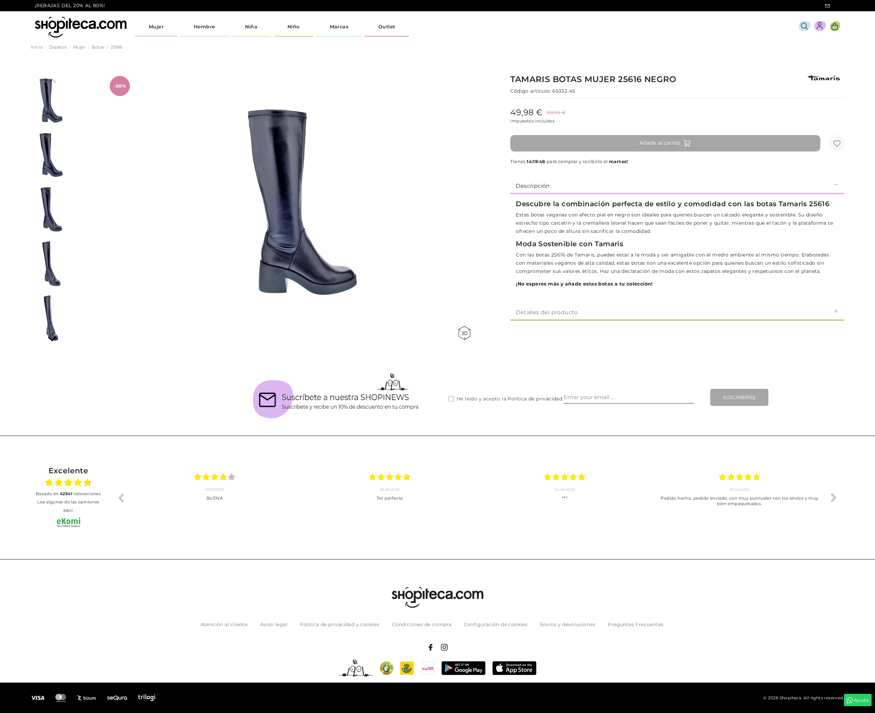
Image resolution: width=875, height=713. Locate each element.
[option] (214, 497)
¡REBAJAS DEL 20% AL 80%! (70, 5)
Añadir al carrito (660, 143)
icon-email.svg (827, 6)
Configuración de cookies (496, 624)
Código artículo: (530, 91)
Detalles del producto (547, 312)
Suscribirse (739, 397)
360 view (465, 333)
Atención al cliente (224, 624)
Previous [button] (121, 497)
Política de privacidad (535, 399)
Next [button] (834, 497)
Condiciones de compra (421, 624)
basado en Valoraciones (68, 493)
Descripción (533, 186)
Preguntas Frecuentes (635, 624)
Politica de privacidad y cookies (339, 624)
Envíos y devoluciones (567, 624)
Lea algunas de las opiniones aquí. (68, 506)
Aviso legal (273, 624)
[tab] (677, 185)
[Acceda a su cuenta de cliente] (820, 27)
